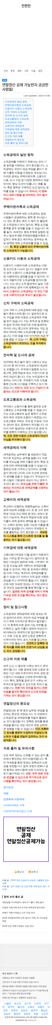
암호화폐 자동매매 (13, 799)
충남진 (44, 1010)
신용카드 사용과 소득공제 (18, 108)
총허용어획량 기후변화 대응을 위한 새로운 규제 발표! (24, 986)
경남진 (24, 1010)
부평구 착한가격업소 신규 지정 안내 (18, 912)
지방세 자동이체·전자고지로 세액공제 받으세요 (23, 907)
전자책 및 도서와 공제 (16, 115)
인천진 (37, 1003)
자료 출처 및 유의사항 (16, 143)
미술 (33, 71)
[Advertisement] (26, 39)
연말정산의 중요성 (14, 139)
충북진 (17, 1013)
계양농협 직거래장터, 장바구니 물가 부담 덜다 (23, 902)
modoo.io (32, 1020)
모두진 (44, 1013)
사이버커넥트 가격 (13, 805)
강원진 (31, 1006)
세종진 (41, 1006)
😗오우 (33, 871)
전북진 (14, 1010)
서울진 (7, 1003)
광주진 (34, 1010)
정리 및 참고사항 (14, 132)
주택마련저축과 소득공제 (18, 105)
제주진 (11, 1006)
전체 (6, 71)
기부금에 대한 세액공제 (17, 129)
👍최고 (19, 871)
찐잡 (36, 1013)
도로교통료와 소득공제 (17, 118)
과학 (26, 71)
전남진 (7, 1013)
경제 (4, 80)
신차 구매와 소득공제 (16, 111)
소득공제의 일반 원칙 (16, 101)
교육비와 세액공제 (14, 125)
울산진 (21, 1006)
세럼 (5, 793)
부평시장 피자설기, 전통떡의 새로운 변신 (19, 997)
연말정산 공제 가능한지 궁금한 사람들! (18, 978)
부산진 (17, 1003)
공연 (40, 71)
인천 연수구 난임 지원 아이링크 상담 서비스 (20, 982)
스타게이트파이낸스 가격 (17, 811)
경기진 (27, 1003)
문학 (13, 71)
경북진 (27, 1013)
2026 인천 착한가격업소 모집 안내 (18, 926)
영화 (19, 71)
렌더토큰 (8, 787)
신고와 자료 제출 (14, 136)
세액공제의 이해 (13, 122)
